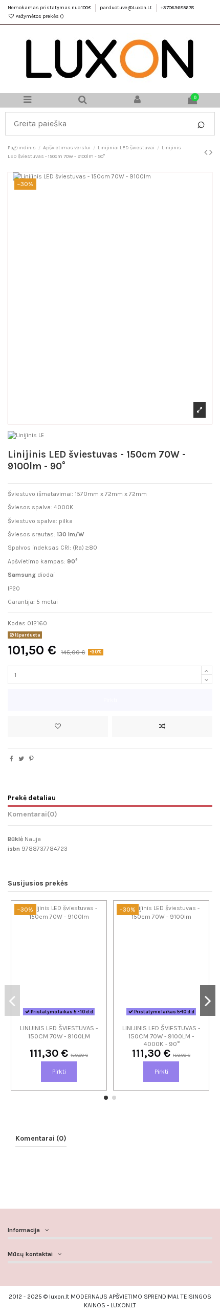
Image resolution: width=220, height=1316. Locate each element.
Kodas (17, 623)
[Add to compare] (162, 726)
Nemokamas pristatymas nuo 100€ (50, 8)
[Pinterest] (31, 758)
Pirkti (110, 700)
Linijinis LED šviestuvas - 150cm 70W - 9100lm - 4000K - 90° (161, 1036)
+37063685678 (177, 8)
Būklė (15, 839)
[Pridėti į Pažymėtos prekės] (58, 726)
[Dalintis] (11, 758)
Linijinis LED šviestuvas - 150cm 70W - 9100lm (59, 1031)
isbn (14, 848)
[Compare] (59, 1016)
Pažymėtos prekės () (39, 16)
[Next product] (210, 152)
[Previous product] (206, 152)
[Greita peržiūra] (71, 1016)
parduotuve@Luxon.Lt (126, 8)
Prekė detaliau (32, 797)
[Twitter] (21, 758)
